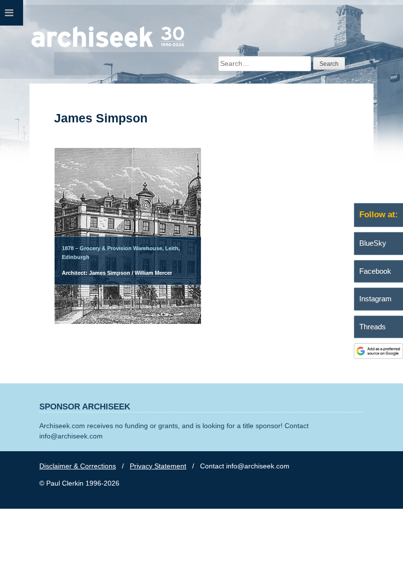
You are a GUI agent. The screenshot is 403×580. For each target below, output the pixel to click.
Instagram (375, 298)
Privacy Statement (158, 466)
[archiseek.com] (107, 47)
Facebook (375, 271)
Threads (372, 326)
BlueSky (372, 243)
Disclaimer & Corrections (77, 466)
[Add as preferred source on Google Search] (378, 356)
